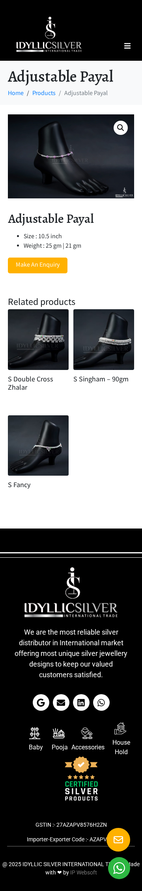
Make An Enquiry (38, 265)
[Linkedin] (81, 702)
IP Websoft (83, 872)
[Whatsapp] (101, 702)
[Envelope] (61, 702)
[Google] (41, 702)
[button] (127, 46)
